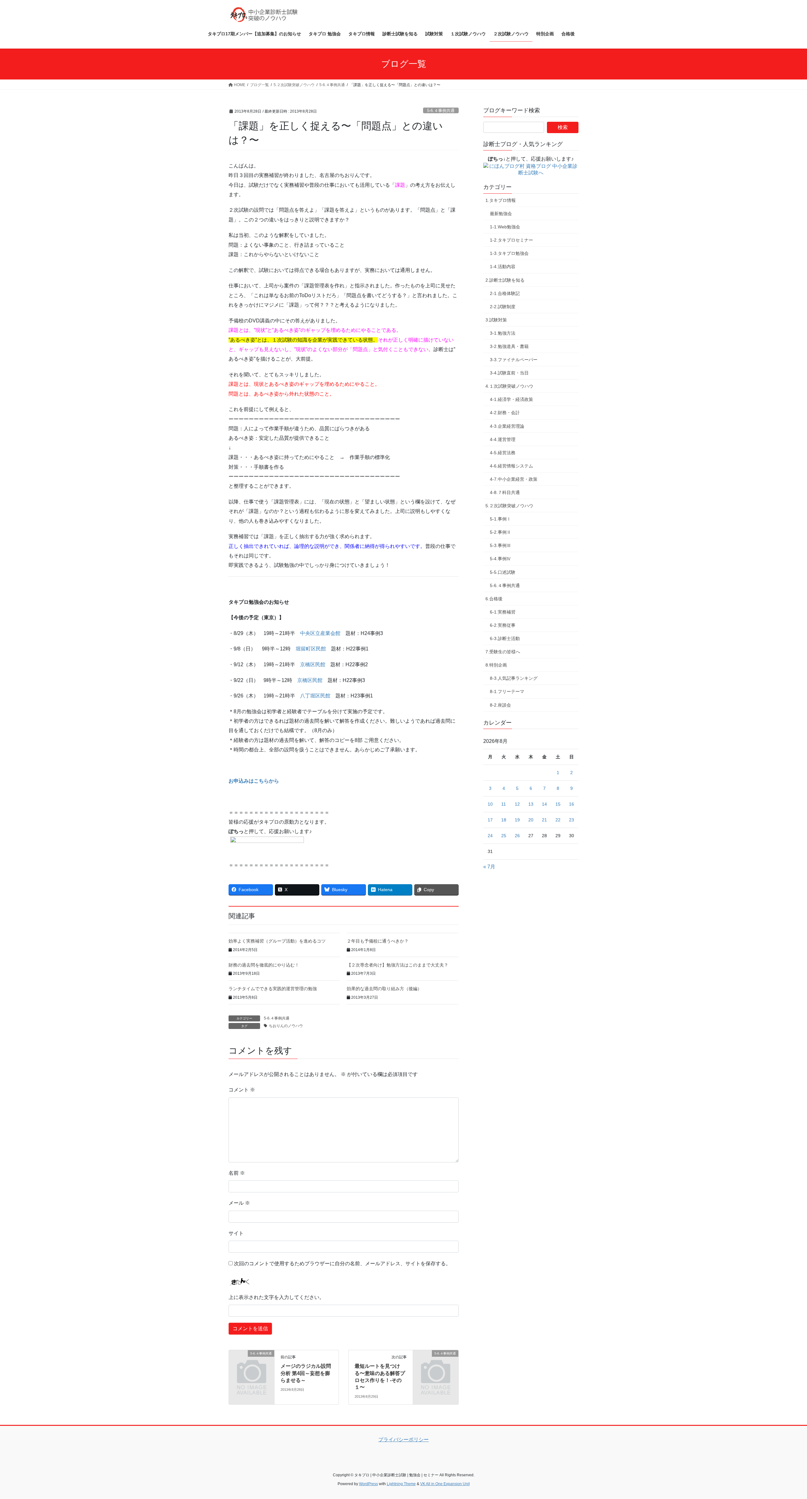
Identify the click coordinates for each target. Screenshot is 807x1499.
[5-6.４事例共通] (251, 1364)
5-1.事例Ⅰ (500, 518)
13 (530, 804)
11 (503, 804)
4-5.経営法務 (502, 452)
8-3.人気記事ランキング (513, 678)
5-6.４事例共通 (441, 110)
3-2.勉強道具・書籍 (509, 346)
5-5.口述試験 (502, 572)
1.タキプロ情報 (500, 200)
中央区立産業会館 (320, 633)
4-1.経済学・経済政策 (511, 399)
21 (544, 819)
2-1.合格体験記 (505, 293)
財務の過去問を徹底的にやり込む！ (264, 964)
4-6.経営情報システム (511, 465)
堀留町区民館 (311, 648)
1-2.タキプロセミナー (511, 240)
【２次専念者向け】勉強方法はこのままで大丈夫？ (397, 964)
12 (517, 804)
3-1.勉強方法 (502, 333)
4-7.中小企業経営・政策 (513, 479)
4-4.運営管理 (502, 439)
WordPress (368, 1484)
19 (517, 819)
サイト (236, 1233)
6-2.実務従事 (502, 625)
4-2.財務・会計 (505, 412)
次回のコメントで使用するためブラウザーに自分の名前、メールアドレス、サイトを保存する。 (342, 1263)
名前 (237, 1173)
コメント (242, 1089)
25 (503, 835)
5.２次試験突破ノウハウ (509, 505)
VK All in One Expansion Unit (445, 1484)
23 (571, 819)
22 (557, 819)
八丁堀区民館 (315, 695)
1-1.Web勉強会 (505, 226)
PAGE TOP (783, 1448)
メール (239, 1203)
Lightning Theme (401, 1484)
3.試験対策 (496, 319)
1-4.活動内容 (502, 266)
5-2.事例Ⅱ (500, 532)
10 (490, 804)
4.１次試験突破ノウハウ (509, 386)
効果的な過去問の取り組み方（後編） (384, 988)
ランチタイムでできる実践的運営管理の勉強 (273, 988)
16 (571, 804)
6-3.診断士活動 (505, 638)
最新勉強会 (501, 213)
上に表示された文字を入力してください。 (276, 1297)
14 (544, 804)
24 (490, 835)
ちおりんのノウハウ (286, 1026)
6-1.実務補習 (502, 611)
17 (490, 819)
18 (503, 819)
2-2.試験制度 (502, 306)
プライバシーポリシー (403, 1439)
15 (557, 804)
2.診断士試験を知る (505, 280)
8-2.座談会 (500, 705)
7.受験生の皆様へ (502, 651)
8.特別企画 (496, 664)
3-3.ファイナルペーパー (513, 359)
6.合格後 (493, 598)
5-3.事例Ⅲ (500, 545)
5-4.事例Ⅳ (500, 558)
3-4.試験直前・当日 (509, 372)
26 (517, 835)
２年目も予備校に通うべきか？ (378, 940)
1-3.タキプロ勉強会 (509, 253)
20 (530, 819)
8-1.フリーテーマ (507, 691)
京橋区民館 (312, 664)
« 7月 (489, 866)
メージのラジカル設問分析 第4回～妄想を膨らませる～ (306, 1373)
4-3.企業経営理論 (507, 426)
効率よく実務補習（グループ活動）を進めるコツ (277, 940)
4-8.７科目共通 (505, 492)
